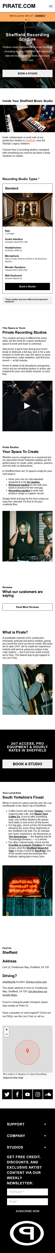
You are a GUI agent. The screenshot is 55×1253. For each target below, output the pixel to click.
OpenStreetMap (38, 1074)
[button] (27, 1051)
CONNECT (40, 15)
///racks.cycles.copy (36, 982)
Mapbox (22, 1074)
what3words (9, 982)
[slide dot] (26, 19)
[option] (27, 17)
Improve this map (13, 1077)
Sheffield (30, 140)
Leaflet (10, 1074)
